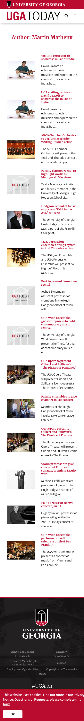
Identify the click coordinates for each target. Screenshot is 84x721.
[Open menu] (75, 16)
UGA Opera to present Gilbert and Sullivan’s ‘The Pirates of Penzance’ (58, 364)
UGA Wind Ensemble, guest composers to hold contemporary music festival (58, 323)
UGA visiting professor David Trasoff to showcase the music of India (57, 97)
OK (13, 714)
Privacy (42, 673)
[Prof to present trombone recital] (21, 295)
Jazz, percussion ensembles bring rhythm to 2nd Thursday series (58, 245)
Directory (61, 651)
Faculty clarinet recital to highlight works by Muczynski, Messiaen (58, 174)
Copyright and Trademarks (61, 669)
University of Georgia (42, 623)
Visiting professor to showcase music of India (58, 57)
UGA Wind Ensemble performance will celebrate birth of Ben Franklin (56, 540)
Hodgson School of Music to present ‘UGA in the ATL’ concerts (58, 209)
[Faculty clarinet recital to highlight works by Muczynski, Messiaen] (21, 184)
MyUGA (61, 662)
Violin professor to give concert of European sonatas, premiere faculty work (59, 469)
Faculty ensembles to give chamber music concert (59, 398)
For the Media (22, 656)
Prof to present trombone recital (59, 283)
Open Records (61, 656)
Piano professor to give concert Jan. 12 (57, 504)
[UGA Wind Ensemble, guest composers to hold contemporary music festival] (21, 335)
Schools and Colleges (22, 651)
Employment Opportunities (22, 669)
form (6, 704)
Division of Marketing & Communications (22, 663)
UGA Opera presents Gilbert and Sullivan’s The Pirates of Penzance (57, 432)
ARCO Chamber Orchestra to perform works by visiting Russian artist (58, 139)
